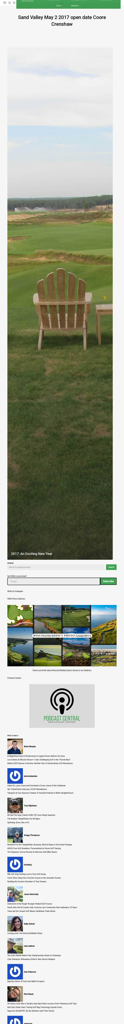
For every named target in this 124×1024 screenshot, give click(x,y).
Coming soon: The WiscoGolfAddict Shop (24, 933)
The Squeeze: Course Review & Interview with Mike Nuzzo (32, 852)
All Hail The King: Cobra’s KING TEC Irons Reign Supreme (31, 815)
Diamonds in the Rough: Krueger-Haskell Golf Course (29, 904)
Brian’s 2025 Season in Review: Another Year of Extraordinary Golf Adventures (40, 763)
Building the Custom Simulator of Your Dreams (26, 881)
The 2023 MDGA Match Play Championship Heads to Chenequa (34, 955)
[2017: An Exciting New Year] (60, 304)
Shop (58, 6)
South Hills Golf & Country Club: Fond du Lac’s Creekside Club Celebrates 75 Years (42, 907)
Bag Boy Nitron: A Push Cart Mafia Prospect (25, 981)
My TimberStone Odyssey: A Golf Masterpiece (27, 789)
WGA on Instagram (15, 591)
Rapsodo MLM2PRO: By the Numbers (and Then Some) (30, 1011)
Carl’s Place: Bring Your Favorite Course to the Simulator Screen (34, 878)
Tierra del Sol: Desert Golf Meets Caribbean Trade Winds (31, 911)
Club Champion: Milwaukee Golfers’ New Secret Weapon (31, 959)
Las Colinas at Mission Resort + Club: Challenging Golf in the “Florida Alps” (38, 760)
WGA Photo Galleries (16, 599)
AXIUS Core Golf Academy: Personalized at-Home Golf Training (34, 848)
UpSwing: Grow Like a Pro (18, 822)
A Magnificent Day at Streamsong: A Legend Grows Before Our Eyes (36, 756)
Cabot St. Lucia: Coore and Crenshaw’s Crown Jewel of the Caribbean (36, 785)
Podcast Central (14, 678)
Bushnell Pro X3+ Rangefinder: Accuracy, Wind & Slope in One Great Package (39, 844)
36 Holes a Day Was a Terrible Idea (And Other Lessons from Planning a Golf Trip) (42, 1003)
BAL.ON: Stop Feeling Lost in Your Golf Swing (26, 874)
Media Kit (74, 6)
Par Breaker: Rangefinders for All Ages (23, 819)
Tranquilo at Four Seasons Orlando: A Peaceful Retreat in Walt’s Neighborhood (40, 793)
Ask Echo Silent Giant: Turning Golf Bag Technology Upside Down (34, 1007)
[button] (9, 2)
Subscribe (108, 581)
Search (111, 567)
